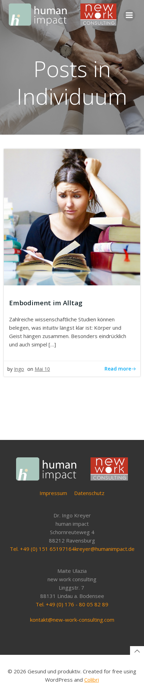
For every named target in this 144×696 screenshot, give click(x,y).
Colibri (91, 679)
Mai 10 (42, 369)
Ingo (19, 369)
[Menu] (129, 15)
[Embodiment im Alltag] (72, 216)
